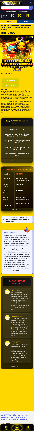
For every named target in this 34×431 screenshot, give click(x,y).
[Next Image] (32, 52)
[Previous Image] (1, 52)
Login (6, 429)
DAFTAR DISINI (10, 80)
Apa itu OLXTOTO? (17, 129)
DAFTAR (25, 21)
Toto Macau (5, 101)
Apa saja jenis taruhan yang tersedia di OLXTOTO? (17, 141)
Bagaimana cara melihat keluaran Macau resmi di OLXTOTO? (17, 135)
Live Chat (28, 429)
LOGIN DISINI (10, 85)
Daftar (17, 429)
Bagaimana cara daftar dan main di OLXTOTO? (17, 154)
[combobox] (15, 7)
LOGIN (8, 21)
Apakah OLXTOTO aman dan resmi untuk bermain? (17, 148)
